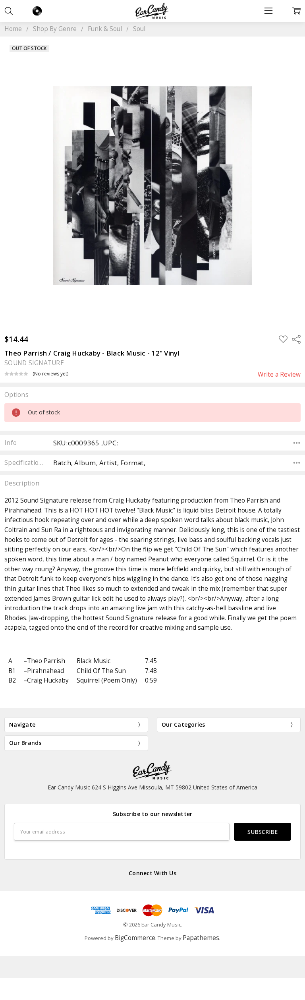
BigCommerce (135, 938)
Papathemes (201, 938)
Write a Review (279, 374)
